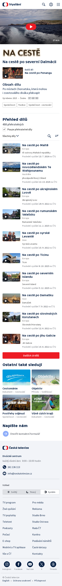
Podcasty (8, 528)
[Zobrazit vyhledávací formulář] (43, 4)
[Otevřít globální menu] (58, 4)
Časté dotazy (39, 547)
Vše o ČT (7, 553)
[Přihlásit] (51, 4)
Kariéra (36, 534)
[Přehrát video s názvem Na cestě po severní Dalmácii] (31, 27)
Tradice (21, 104)
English (6, 580)
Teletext (7, 521)
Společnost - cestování (40, 104)
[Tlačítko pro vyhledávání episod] (49, 136)
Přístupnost (40, 580)
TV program (9, 502)
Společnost (9, 104)
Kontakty (37, 553)
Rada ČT (36, 528)
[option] (12, 492)
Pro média (37, 502)
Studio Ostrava (40, 521)
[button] (31, 26)
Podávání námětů (41, 540)
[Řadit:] (56, 135)
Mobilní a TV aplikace (14, 547)
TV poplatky (9, 515)
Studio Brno (38, 515)
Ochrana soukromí (22, 580)
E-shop (6, 540)
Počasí (6, 534)
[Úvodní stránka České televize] (16, 448)
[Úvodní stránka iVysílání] (12, 4)
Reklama (37, 508)
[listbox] (31, 492)
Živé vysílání (9, 508)
